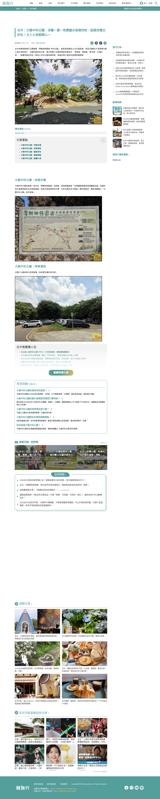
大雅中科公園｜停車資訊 (31, 148)
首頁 (18, 9)
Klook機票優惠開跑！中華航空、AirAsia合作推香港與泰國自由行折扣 (129, 93)
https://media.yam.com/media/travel (64, 789)
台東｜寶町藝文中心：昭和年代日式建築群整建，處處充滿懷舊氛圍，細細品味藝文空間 (29, 740)
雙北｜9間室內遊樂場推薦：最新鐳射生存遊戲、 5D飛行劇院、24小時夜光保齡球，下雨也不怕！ (60, 740)
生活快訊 (99, 3)
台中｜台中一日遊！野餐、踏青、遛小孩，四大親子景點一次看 (30, 454)
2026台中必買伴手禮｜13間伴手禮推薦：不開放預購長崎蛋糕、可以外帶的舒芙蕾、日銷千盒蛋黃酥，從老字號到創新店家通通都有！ (61, 504)
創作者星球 (126, 3)
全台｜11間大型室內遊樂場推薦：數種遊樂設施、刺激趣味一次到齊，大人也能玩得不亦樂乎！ (92, 740)
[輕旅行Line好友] (142, 788)
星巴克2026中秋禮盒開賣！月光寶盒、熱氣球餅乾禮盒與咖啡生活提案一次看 (130, 77)
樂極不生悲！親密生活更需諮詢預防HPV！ (92, 767)
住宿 (50, 3)
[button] (104, 457)
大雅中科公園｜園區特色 (31, 152)
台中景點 (32, 9)
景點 (31, 3)
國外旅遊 (86, 3)
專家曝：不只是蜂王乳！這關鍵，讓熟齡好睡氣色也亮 (61, 767)
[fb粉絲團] (126, 788)
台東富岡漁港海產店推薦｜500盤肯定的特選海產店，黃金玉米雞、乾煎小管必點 (130, 62)
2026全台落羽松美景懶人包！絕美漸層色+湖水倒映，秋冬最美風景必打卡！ (53, 480)
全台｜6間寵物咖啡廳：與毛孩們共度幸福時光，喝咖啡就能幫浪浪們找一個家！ (54, 485)
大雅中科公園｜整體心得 (31, 158)
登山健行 (61, 3)
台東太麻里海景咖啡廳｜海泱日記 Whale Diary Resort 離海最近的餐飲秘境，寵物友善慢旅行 (130, 85)
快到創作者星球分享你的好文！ (130, 9)
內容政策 (63, 784)
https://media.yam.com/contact (65, 791)
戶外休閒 (74, 3)
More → (104, 443)
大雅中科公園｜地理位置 (31, 145)
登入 (145, 3)
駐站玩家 (112, 3)
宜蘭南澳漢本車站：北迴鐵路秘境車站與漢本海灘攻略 (130, 54)
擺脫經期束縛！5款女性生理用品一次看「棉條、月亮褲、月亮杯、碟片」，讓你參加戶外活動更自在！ (61, 496)
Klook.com (19, 133)
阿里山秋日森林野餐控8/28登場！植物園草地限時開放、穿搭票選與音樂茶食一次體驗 (130, 69)
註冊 (150, 3)
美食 (40, 3)
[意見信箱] (137, 788)
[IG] (132, 788)
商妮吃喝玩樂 (40, 43)
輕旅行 (8, 3)
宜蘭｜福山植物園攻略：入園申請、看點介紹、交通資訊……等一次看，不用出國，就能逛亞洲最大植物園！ (29, 767)
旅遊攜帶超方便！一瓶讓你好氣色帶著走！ (38, 490)
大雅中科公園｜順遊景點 (31, 155)
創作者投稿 (38, 784)
